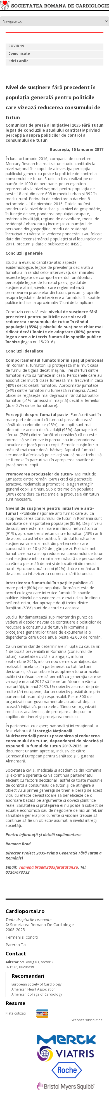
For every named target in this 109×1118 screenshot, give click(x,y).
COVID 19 (16, 46)
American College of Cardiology (36, 994)
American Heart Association (33, 989)
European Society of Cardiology (36, 984)
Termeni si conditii (22, 937)
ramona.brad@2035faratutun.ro (48, 867)
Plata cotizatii (16, 1013)
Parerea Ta (16, 944)
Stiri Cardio (18, 61)
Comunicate (19, 53)
